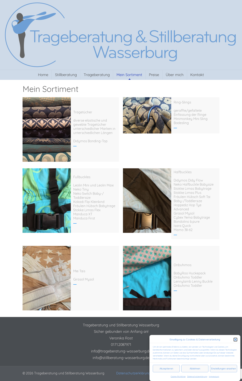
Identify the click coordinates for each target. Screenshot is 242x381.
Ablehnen (195, 368)
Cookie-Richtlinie (178, 376)
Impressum (214, 376)
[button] (235, 339)
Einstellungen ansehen (223, 368)
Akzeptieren (166, 368)
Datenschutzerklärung (197, 376)
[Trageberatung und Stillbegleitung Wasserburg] (121, 35)
